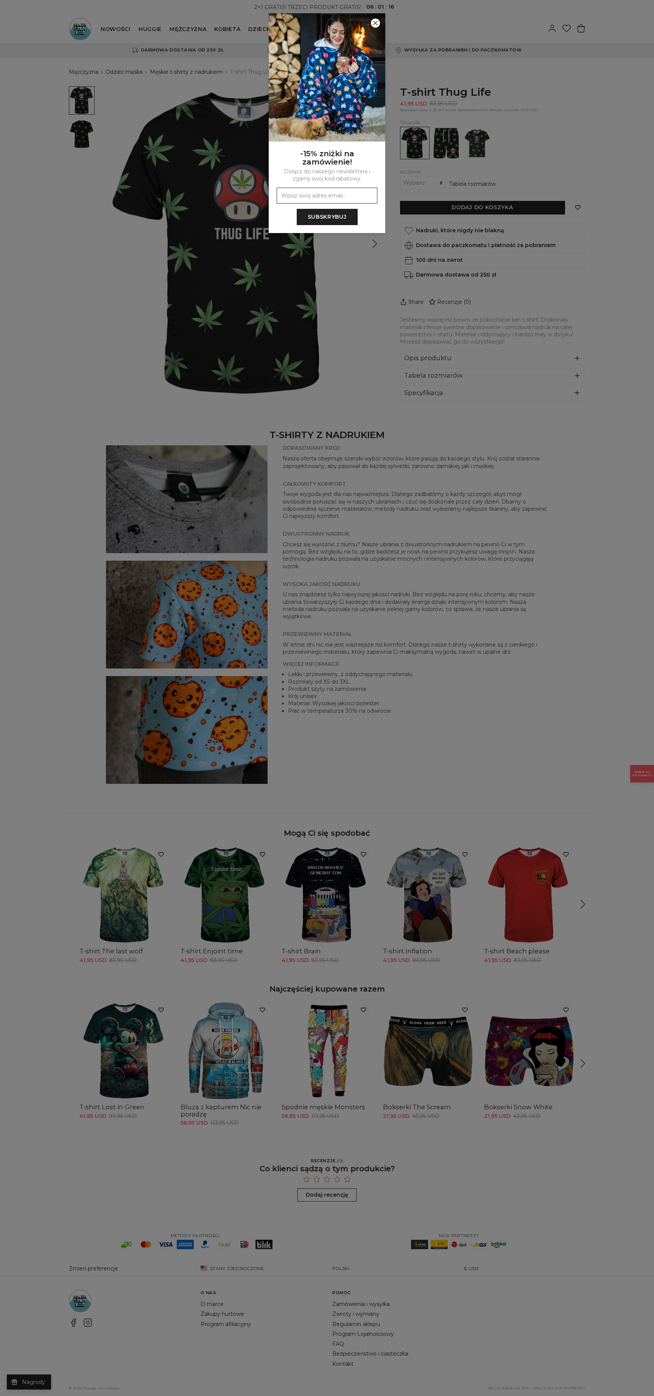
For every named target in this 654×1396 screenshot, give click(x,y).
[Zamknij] (375, 23)
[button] (327, 698)
